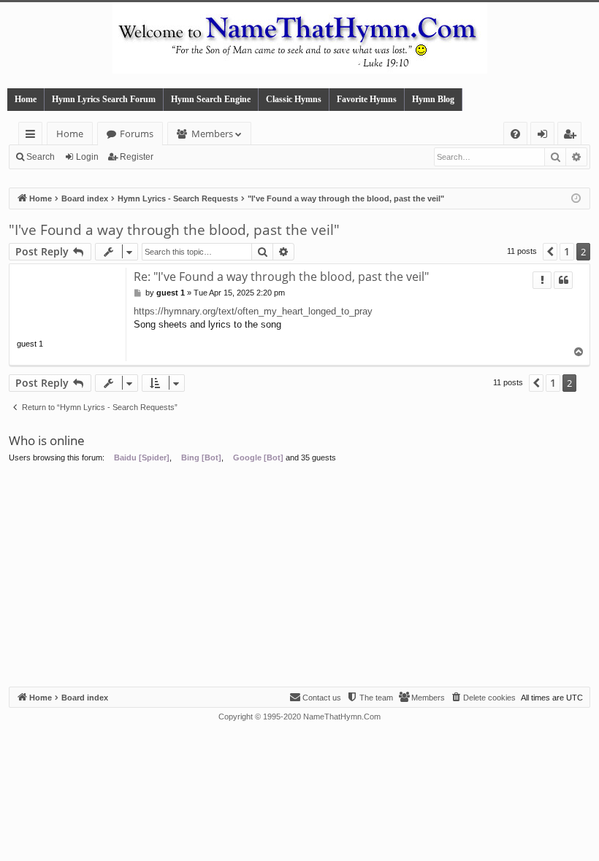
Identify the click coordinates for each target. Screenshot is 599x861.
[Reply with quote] (563, 280)
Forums (136, 133)
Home (26, 99)
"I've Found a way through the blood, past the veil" (174, 229)
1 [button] (567, 251)
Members (212, 133)
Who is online (47, 440)
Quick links (33, 136)
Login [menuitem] (545, 136)
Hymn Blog (433, 99)
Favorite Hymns (367, 99)
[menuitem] (515, 134)
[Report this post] (542, 280)
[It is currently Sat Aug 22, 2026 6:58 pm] (576, 198)
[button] (550, 251)
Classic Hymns (293, 99)
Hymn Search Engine (211, 99)
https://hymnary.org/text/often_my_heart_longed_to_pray (253, 311)
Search (40, 157)
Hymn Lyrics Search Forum (104, 99)
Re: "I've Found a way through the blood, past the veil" (281, 276)
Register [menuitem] (573, 136)
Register (136, 157)
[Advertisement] (299, 577)
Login (87, 157)
